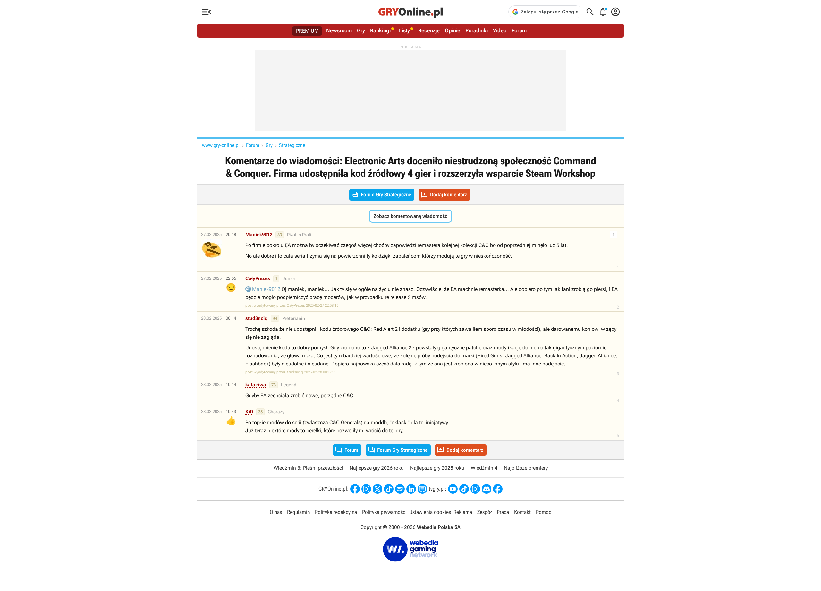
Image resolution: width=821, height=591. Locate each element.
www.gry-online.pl (221, 145)
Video (499, 30)
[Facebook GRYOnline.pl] (355, 489)
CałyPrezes (257, 278)
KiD (249, 412)
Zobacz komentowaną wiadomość (410, 216)
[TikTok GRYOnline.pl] (389, 489)
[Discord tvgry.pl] (486, 489)
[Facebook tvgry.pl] (498, 489)
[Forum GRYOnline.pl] (422, 489)
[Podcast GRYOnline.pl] (400, 489)
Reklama (462, 512)
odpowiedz (583, 234)
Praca (503, 512)
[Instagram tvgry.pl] (475, 489)
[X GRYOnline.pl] (377, 489)
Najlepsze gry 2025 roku (437, 468)
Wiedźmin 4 (484, 468)
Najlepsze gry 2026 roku (377, 468)
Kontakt (522, 512)
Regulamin (298, 512)
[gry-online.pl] (410, 11)
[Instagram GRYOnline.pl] (366, 489)
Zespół (484, 512)
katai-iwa (255, 385)
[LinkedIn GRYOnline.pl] (411, 489)
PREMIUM (307, 31)
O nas (276, 512)
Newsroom (339, 30)
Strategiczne (292, 145)
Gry (361, 30)
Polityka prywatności (384, 512)
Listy (404, 30)
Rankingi (380, 30)
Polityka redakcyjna (336, 512)
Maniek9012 (258, 234)
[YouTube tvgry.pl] (453, 489)
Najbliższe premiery (526, 468)
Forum (519, 30)
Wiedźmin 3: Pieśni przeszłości (308, 468)
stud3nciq (256, 318)
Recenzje (429, 30)
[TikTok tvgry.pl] (464, 489)
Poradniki (476, 30)
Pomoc (543, 512)
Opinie (452, 30)
